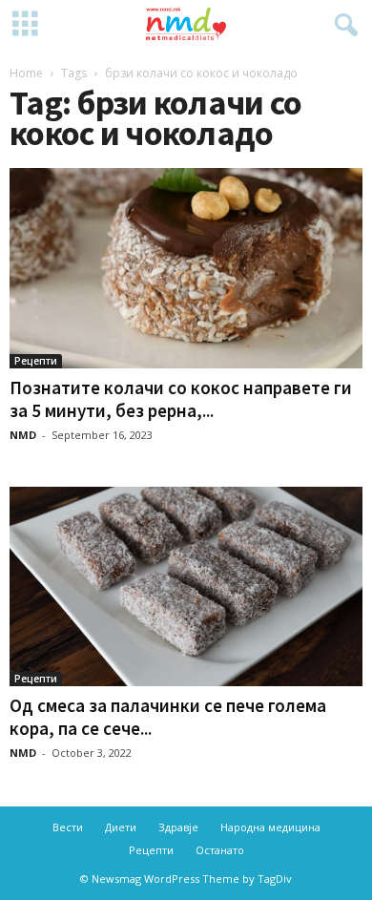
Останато (220, 850)
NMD (23, 435)
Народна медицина (270, 827)
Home (26, 73)
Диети (120, 827)
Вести (67, 827)
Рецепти (35, 360)
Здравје (178, 827)
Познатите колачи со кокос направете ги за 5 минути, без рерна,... (181, 399)
